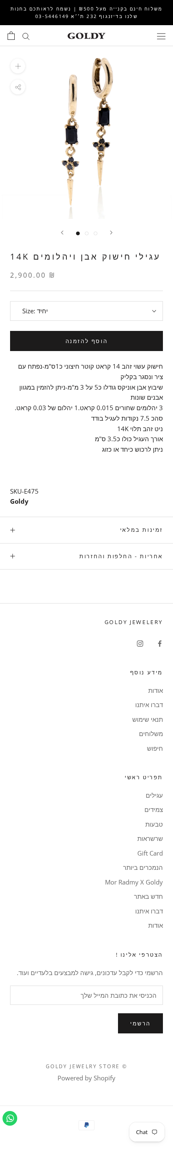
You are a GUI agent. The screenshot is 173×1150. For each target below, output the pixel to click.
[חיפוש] (26, 35)
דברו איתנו (149, 704)
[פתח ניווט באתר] (161, 35)
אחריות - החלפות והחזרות (121, 556)
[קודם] (111, 232)
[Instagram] (140, 643)
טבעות (154, 824)
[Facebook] (160, 643)
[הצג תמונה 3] (95, 233)
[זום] (17, 66)
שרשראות (150, 838)
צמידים (153, 809)
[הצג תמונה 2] (87, 233)
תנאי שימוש (147, 719)
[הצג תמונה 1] (78, 233)
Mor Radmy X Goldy (134, 882)
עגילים (154, 795)
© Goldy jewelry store (86, 1066)
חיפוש (155, 748)
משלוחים (151, 733)
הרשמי (140, 1023)
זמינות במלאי (141, 529)
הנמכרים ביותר (143, 867)
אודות (155, 690)
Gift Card (150, 853)
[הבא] (62, 232)
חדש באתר (148, 896)
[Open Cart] (11, 35)
